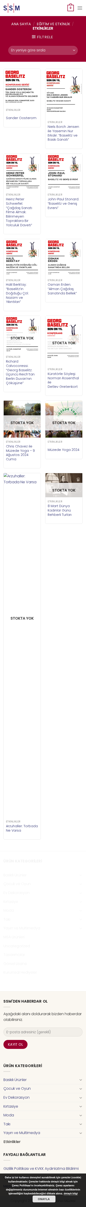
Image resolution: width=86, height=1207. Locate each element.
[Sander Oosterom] (22, 87)
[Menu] (80, 8)
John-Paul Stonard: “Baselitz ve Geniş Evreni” (63, 203)
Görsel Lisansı (15, 963)
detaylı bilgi (71, 1193)
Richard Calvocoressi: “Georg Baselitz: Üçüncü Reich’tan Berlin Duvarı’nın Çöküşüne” (20, 372)
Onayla (44, 1199)
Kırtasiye (10, 901)
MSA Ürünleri (14, 937)
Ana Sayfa (21, 24)
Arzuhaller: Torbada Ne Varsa (22, 828)
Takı (6, 919)
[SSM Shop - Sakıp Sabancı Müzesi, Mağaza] (22, 8)
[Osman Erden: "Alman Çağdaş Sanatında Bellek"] (63, 257)
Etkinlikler (12, 981)
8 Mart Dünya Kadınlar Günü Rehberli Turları (60, 510)
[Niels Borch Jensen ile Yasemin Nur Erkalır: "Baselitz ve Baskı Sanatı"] (63, 93)
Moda (8, 910)
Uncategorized (16, 946)
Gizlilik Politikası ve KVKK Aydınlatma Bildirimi (41, 1168)
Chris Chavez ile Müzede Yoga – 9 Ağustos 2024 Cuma (20, 452)
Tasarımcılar (14, 954)
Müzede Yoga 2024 (63, 450)
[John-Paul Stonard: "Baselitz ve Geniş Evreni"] (63, 172)
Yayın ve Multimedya (21, 928)
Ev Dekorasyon (16, 892)
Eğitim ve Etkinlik (53, 24)
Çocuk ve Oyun (17, 883)
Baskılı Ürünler (15, 875)
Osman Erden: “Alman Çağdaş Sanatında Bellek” (62, 288)
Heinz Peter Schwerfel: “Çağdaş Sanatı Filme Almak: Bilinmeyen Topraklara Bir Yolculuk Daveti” (19, 212)
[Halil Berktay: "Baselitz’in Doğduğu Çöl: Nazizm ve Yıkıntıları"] (22, 257)
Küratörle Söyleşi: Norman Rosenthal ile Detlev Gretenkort (63, 380)
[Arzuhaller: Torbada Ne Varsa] (22, 645)
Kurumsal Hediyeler (20, 972)
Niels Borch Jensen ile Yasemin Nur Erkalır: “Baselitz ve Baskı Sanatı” (63, 133)
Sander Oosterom (21, 118)
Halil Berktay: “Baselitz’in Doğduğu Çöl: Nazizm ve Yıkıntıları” (17, 293)
